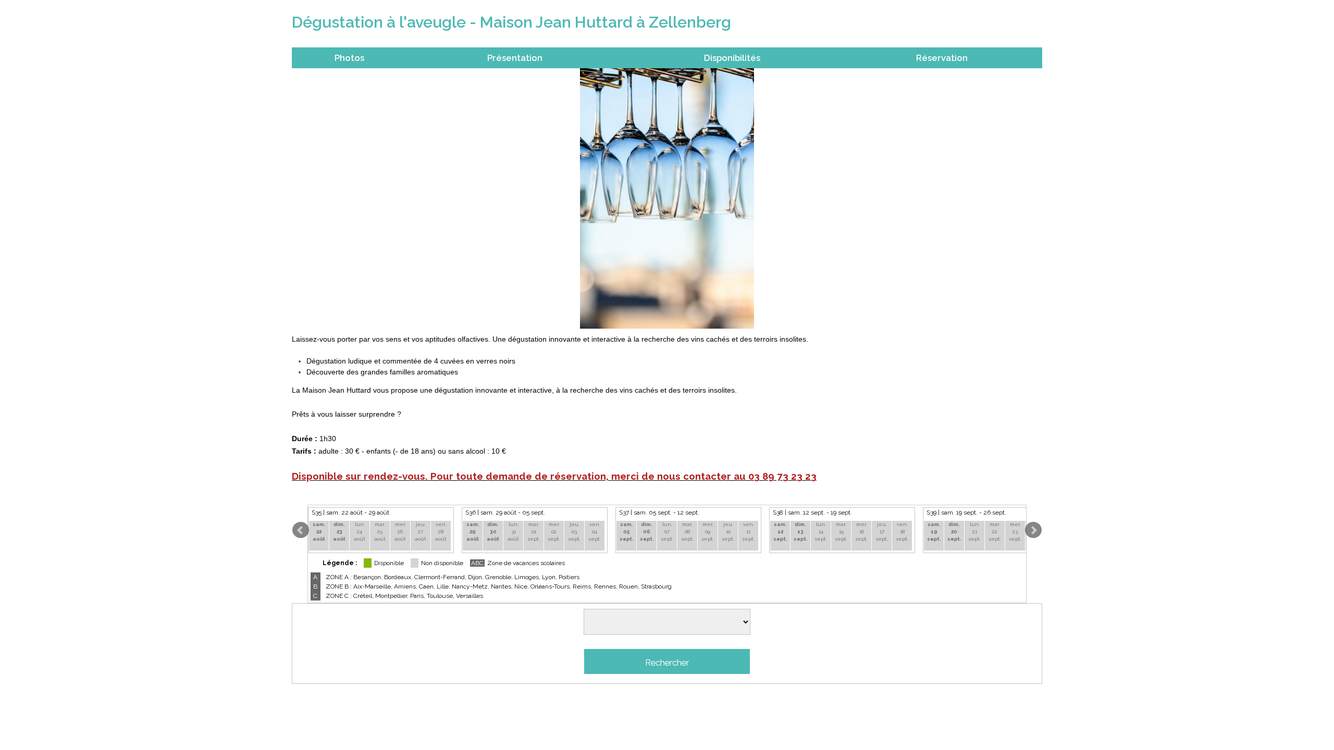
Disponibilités (732, 58)
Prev (300, 530)
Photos (349, 58)
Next (1033, 530)
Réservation (942, 58)
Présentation (514, 58)
